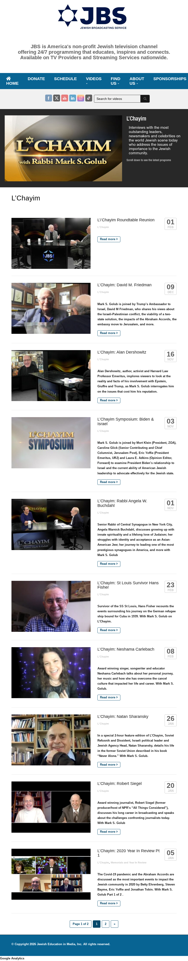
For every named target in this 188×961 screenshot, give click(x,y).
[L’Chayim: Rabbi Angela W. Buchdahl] (51, 524)
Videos (94, 78)
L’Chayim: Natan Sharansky (122, 716)
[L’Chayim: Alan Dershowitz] (51, 375)
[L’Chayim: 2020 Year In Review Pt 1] (51, 874)
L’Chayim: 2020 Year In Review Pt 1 (128, 853)
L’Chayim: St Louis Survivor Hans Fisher (128, 585)
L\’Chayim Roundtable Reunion (126, 220)
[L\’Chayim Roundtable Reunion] (51, 243)
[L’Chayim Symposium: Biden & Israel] (51, 442)
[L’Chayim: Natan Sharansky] (51, 739)
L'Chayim (103, 227)
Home (12, 83)
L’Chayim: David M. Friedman (124, 285)
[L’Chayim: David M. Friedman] (51, 308)
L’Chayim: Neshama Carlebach (125, 649)
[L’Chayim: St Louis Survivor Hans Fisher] (51, 606)
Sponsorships (169, 78)
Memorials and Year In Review (129, 862)
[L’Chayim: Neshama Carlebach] (51, 672)
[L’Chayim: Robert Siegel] (51, 806)
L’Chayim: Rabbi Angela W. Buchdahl (122, 503)
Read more (108, 239)
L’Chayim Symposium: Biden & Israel (125, 421)
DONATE (36, 78)
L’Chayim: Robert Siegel (119, 783)
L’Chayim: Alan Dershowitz (121, 352)
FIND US (115, 81)
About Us (137, 81)
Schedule (65, 78)
